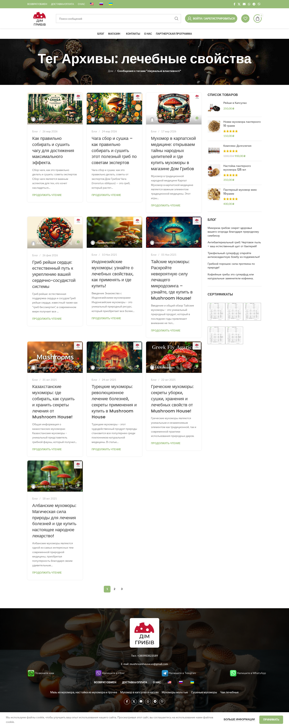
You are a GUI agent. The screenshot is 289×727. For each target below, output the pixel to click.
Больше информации (239, 719)
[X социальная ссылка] (239, 4)
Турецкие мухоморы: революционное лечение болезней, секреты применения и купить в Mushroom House (114, 401)
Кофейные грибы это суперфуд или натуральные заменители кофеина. (231, 276)
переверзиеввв (105, 242)
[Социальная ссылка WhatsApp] (249, 4)
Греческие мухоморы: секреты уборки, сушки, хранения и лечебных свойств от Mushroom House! (172, 398)
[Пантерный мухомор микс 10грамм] (214, 197)
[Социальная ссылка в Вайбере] (259, 4)
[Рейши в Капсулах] (214, 107)
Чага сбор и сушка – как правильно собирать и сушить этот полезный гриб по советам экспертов (114, 150)
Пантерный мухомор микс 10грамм (240, 192)
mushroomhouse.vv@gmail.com (149, 664)
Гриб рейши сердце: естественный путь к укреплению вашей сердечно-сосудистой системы (53, 274)
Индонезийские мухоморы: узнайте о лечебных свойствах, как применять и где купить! (112, 274)
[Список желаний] (245, 18)
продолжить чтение (47, 195)
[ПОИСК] (176, 18)
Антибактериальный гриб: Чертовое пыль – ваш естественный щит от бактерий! (234, 244)
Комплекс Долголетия (237, 146)
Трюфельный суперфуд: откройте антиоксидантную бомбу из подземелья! (234, 255)
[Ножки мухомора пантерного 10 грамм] (214, 129)
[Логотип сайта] (39, 18)
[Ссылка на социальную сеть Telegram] (254, 4)
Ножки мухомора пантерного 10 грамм (242, 124)
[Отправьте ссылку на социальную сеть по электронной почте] (244, 4)
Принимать (271, 719)
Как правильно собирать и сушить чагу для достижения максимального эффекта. (53, 150)
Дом (110, 70)
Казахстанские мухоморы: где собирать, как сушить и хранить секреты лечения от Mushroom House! (53, 401)
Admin (40, 119)
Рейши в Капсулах (235, 103)
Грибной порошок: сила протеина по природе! (231, 266)
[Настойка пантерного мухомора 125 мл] (214, 173)
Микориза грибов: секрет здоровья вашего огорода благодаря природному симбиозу (233, 232)
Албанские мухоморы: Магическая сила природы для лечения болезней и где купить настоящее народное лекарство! (54, 520)
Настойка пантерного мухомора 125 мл (237, 168)
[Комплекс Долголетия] (214, 151)
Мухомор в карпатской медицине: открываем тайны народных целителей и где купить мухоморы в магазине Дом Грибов (173, 153)
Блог (35, 131)
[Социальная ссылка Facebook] (234, 4)
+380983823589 (147, 655)
